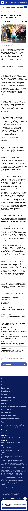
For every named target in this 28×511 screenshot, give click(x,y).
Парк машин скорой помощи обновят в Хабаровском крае (12, 310)
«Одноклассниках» (15, 294)
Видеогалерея (6, 412)
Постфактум (5, 391)
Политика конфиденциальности (10, 494)
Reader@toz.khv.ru (6, 447)
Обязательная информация (11, 418)
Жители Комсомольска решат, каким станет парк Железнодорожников (14, 337)
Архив (3, 403)
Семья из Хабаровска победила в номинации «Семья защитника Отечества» (13, 330)
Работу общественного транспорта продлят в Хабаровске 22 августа (14, 323)
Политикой (8, 505)
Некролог (4, 394)
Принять (14, 507)
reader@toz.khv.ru (6, 299)
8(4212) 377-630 (16, 442)
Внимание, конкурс (8, 397)
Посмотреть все (15, 365)
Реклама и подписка (8, 415)
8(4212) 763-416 (15, 437)
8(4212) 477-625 (5, 432)
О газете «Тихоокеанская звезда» (13, 406)
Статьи (10, 12)
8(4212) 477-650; (6, 442)
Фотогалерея (6, 409)
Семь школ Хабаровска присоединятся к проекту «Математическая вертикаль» (13, 317)
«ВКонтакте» (4, 294)
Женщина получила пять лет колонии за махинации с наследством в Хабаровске (12, 344)
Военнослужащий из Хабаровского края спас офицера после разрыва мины (12, 351)
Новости (4, 382)
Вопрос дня (5, 388)
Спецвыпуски (6, 400)
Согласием (23, 504)
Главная (3, 12)
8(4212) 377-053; (6, 437)
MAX (23, 293)
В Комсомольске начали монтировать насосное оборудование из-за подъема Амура (12, 358)
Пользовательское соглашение (10, 493)
